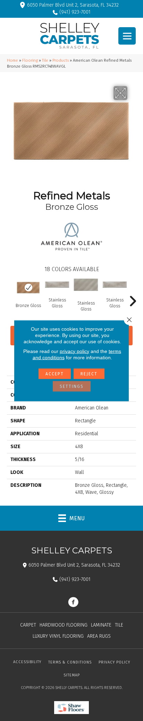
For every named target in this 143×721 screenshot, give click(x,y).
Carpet (28, 625)
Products (60, 60)
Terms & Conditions (70, 662)
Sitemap (72, 675)
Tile (45, 60)
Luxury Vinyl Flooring (58, 636)
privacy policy (74, 351)
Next (132, 290)
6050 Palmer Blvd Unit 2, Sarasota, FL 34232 (73, 5)
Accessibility (27, 662)
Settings (72, 386)
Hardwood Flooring (63, 625)
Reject (89, 373)
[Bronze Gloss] (28, 288)
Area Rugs (99, 636)
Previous (10, 290)
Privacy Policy (114, 662)
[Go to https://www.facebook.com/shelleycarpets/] (73, 603)
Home (12, 60)
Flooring (30, 60)
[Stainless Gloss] (57, 284)
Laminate (101, 625)
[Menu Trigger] (127, 36)
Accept (54, 373)
